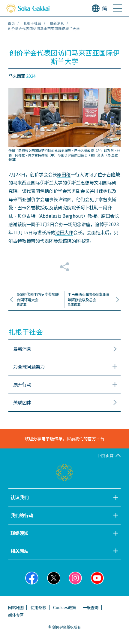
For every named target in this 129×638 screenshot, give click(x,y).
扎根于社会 (32, 23)
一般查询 (90, 607)
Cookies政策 (64, 607)
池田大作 (64, 232)
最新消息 (57, 23)
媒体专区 (16, 614)
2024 (31, 76)
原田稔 (63, 174)
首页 (11, 23)
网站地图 (16, 607)
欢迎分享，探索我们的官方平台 (64, 439)
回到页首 (105, 455)
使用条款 (38, 607)
